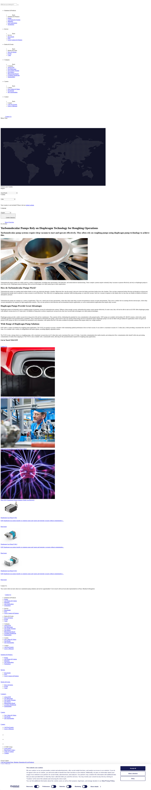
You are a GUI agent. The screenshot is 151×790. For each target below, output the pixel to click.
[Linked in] (6, 735)
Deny (132, 778)
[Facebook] (6, 744)
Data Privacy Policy (9, 750)
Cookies (6, 753)
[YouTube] (6, 739)
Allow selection (133, 773)
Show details (94, 786)
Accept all (133, 768)
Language (3, 208)
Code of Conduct (9, 751)
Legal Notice (7, 748)
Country (3, 194)
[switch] (53, 786)
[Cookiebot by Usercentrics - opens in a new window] (14, 786)
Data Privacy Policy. (108, 781)
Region (3, 188)
